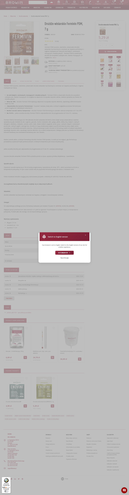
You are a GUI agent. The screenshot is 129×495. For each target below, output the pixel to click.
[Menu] (9, 478)
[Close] (85, 235)
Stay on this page (64, 258)
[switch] (6, 491)
